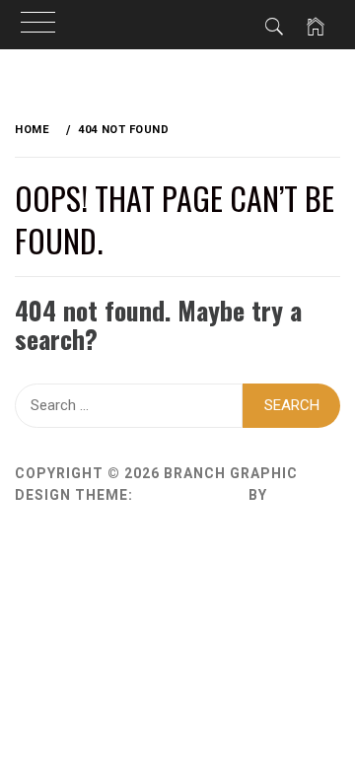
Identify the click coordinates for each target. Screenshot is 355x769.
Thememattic (71, 516)
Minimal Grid (191, 495)
